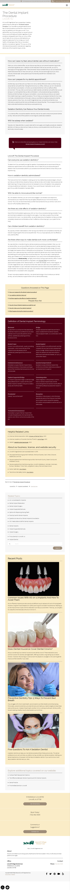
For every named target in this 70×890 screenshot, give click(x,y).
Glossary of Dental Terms (36, 436)
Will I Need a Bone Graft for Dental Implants (21, 521)
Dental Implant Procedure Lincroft (35, 144)
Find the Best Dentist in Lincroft (18, 785)
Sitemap (13, 874)
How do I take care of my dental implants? (20, 308)
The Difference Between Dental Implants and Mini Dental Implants (27, 778)
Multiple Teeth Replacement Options (19, 775)
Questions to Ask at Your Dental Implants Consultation (24, 518)
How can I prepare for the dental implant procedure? (23, 292)
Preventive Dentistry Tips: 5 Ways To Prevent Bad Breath (32, 699)
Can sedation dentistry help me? (17, 295)
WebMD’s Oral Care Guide (21, 442)
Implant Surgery (13, 532)
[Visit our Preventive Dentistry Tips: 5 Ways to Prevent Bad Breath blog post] (33, 696)
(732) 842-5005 (42, 260)
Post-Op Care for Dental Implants (18, 515)
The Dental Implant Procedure (21, 482)
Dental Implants (13, 526)
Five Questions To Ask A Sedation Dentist (28, 749)
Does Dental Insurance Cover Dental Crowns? (30, 649)
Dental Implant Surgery (15, 506)
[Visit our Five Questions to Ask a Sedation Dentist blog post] (33, 747)
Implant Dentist (13, 539)
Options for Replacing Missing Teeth (19, 512)
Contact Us (35, 831)
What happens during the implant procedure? (21, 311)
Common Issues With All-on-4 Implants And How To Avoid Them (33, 598)
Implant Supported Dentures (17, 509)
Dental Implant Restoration (17, 503)
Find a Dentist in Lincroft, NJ (17, 536)
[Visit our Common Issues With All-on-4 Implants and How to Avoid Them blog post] (33, 595)
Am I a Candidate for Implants (17, 500)
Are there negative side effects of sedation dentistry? (23, 298)
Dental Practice (13, 782)
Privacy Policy (8, 874)
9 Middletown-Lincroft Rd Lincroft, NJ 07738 (36, 1)
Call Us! (62, 1)
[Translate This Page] (7, 887)
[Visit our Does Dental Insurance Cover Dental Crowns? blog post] (33, 647)
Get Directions (35, 804)
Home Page (40, 439)
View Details (22, 469)
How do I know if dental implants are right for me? (22, 305)
